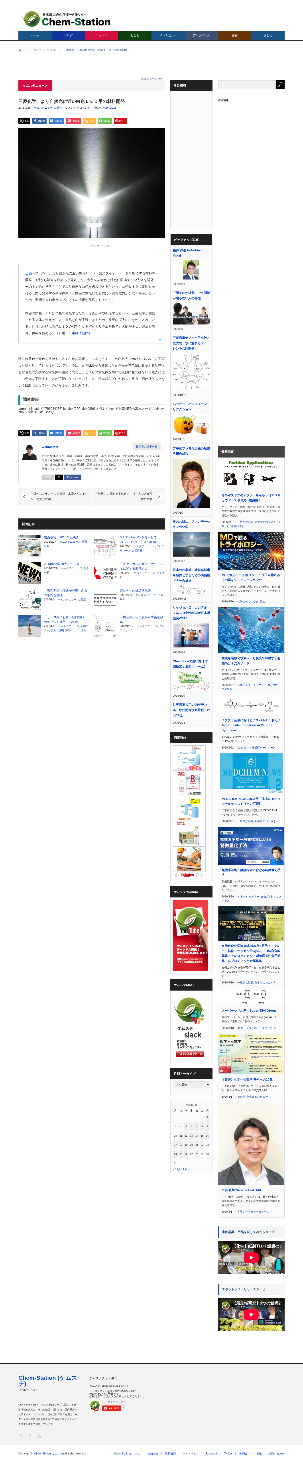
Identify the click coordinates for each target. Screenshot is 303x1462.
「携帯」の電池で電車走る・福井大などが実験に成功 (124, 496)
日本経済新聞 (79, 333)
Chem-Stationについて (127, 1453)
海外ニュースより (76, 630)
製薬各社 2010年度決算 (61, 537)
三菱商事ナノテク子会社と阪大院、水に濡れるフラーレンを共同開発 (191, 343)
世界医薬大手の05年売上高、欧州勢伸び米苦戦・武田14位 (191, 710)
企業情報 (137, 550)
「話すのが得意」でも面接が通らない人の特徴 (191, 295)
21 (196, 1144)
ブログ (68, 35)
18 (180, 1144)
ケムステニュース (44, 107)
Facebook (72, 477)
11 (181, 1135)
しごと (135, 35)
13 (191, 1135)
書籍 (235, 35)
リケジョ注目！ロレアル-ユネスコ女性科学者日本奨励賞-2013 (191, 613)
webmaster (109, 107)
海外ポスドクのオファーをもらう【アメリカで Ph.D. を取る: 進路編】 (251, 497)
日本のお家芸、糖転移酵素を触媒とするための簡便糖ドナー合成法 (191, 575)
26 (186, 1154)
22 (202, 1144)
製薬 (46, 545)
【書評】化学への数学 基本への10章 (247, 1079)
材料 (59, 107)
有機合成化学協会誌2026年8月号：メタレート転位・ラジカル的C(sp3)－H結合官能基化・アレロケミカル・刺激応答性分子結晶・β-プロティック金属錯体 (251, 953)
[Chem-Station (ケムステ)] (66, 19)
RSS (39, 1436)
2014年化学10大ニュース (61, 564)
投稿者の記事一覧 (146, 446)
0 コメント (83, 107)
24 (175, 1154)
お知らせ (153, 1453)
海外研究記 (237, 526)
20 (191, 1144)
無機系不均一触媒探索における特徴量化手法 (251, 872)
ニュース (101, 35)
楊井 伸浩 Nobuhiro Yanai (187, 252)
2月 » (186, 1169)
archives (242, 896)
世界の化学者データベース (253, 1211)
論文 (262, 601)
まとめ (268, 35)
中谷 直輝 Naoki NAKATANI (241, 1190)
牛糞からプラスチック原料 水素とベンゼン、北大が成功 (58, 496)
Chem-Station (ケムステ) (47, 1380)
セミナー (254, 896)
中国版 (258, 1453)
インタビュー (168, 35)
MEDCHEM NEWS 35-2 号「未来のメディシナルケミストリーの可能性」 (251, 801)
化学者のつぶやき (265, 522)
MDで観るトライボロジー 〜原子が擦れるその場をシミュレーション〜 (251, 577)
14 (196, 1135)
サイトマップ (191, 1453)
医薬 (84, 541)
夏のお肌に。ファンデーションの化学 (191, 524)
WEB (48, 477)
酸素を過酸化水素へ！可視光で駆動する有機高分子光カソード (251, 660)
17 (175, 1144)
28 (196, 1154)
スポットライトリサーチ (252, 684)
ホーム (35, 35)
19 (186, 1144)
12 (186, 1135)
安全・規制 (57, 630)
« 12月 (177, 1169)
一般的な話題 (245, 522)
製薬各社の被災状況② (135, 590)
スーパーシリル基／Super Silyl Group (249, 1010)
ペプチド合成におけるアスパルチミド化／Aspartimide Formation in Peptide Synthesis (251, 725)
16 (207, 1135)
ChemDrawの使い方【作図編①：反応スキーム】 (190, 663)
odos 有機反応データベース (258, 747)
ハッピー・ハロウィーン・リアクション (191, 406)
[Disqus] (91, 696)
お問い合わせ (277, 1453)
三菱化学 (32, 273)
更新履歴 (170, 1453)
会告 (263, 896)
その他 (241, 1096)
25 (180, 1154)
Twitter (228, 1453)
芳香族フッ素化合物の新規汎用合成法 (191, 451)
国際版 (243, 1453)
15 (202, 1135)
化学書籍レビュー (257, 1096)
